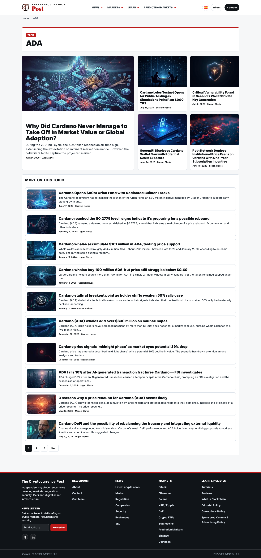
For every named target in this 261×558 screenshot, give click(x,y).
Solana (163, 499)
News (96, 7)
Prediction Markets (158, 7)
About (216, 7)
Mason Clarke (214, 104)
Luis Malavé (48, 158)
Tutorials (207, 487)
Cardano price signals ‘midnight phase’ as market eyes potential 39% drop (123, 347)
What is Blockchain (214, 499)
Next (54, 448)
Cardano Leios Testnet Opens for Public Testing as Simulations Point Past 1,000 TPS (162, 98)
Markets (113, 7)
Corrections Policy (213, 511)
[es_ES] (205, 7)
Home (25, 18)
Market (119, 493)
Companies (122, 505)
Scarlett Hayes (163, 108)
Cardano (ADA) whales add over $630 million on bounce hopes (113, 321)
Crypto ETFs (166, 517)
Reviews (207, 493)
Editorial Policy (211, 505)
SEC (118, 523)
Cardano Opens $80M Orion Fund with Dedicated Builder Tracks (114, 193)
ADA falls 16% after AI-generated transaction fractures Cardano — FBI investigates (130, 372)
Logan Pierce (216, 166)
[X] (25, 537)
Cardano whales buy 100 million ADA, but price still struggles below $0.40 (123, 270)
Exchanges (122, 517)
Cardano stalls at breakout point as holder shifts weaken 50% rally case (121, 295)
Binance (164, 535)
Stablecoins (166, 523)
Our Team (78, 499)
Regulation (122, 499)
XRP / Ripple (166, 505)
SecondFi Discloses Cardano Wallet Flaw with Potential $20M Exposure (161, 154)
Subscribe (59, 527)
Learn (132, 7)
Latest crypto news (127, 487)
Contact (232, 7)
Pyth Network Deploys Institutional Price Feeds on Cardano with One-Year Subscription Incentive (212, 156)
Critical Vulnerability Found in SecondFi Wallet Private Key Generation (213, 96)
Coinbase (165, 541)
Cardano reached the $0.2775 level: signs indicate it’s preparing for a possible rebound (134, 218)
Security (120, 511)
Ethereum (165, 493)
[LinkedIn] (33, 537)
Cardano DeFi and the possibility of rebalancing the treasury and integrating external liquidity (140, 423)
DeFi (161, 511)
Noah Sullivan (85, 308)
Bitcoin (163, 487)
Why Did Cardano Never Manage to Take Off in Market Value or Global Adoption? (76, 132)
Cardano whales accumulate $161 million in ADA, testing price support (119, 244)
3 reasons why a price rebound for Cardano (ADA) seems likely (113, 398)
